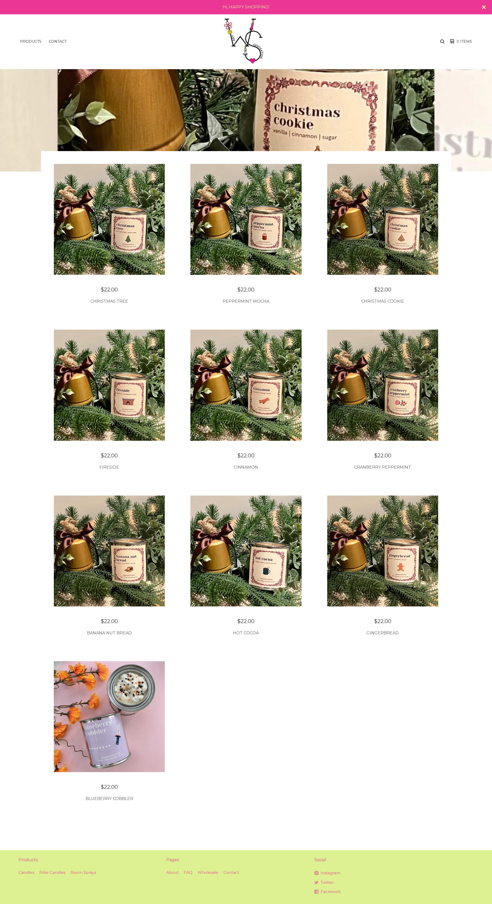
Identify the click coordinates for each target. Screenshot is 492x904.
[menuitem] (30, 41)
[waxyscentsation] (245, 42)
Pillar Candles (52, 872)
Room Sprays (83, 872)
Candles (26, 872)
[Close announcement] (484, 7)
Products (31, 41)
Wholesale (208, 872)
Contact (58, 41)
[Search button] (442, 41)
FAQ (188, 872)
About (172, 872)
